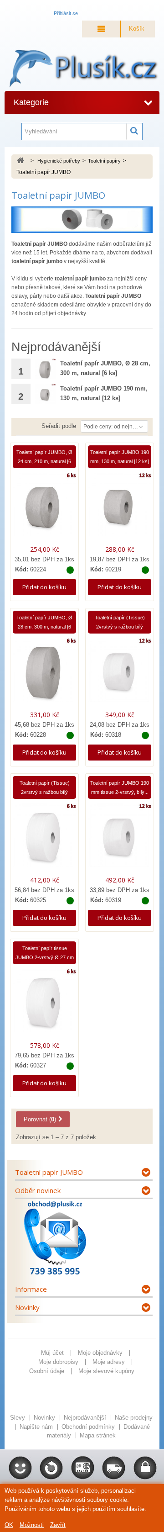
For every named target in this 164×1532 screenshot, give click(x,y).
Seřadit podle (58, 426)
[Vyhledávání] (134, 131)
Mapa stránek (98, 1435)
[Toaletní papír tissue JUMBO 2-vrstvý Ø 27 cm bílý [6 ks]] (44, 1005)
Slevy (18, 1417)
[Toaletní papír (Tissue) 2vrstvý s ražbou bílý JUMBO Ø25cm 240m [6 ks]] (44, 839)
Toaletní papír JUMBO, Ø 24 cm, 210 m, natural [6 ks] (44, 461)
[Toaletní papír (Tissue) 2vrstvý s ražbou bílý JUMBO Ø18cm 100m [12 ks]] (119, 674)
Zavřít (58, 1524)
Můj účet (52, 1352)
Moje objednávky (100, 1352)
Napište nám (37, 1426)
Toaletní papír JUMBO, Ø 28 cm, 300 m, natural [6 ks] (44, 627)
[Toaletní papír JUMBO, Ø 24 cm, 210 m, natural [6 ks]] (44, 508)
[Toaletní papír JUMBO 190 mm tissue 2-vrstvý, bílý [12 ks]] (119, 839)
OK (9, 1524)
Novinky (27, 1307)
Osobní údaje (46, 1371)
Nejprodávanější (86, 1417)
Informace (31, 1289)
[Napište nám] (55, 1238)
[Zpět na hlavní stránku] (20, 161)
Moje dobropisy (58, 1361)
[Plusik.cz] (82, 69)
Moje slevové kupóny (106, 1371)
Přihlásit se (66, 13)
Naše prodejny (134, 1417)
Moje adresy (108, 1361)
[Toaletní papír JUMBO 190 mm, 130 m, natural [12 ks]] (45, 394)
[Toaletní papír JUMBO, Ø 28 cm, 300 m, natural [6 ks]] (45, 369)
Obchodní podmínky (89, 1426)
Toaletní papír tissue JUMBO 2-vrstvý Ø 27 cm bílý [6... (44, 957)
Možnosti (32, 1524)
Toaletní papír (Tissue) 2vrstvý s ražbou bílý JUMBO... (120, 627)
